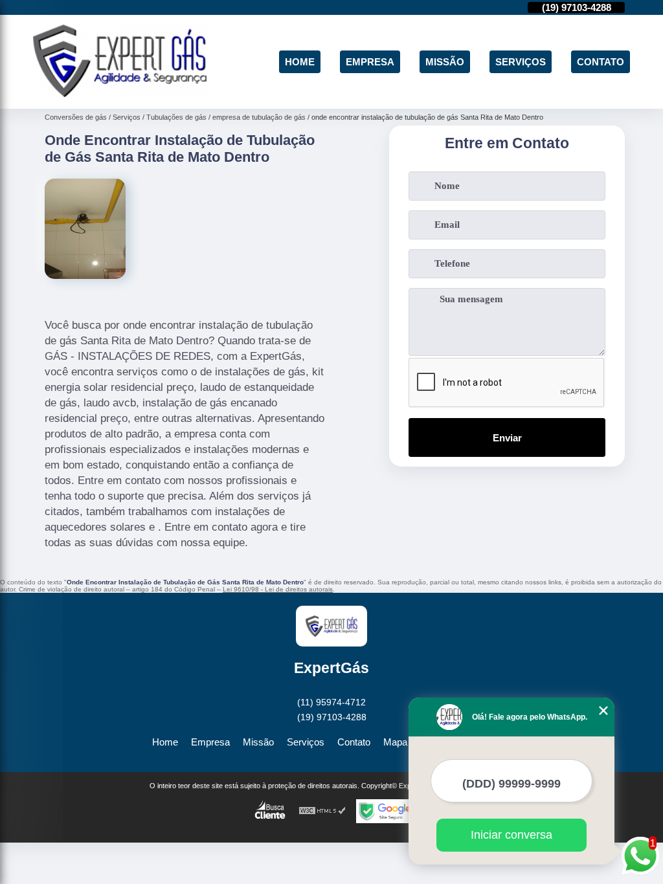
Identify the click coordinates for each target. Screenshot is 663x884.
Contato (600, 61)
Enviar (507, 437)
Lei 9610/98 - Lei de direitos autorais (278, 589)
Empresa (370, 61)
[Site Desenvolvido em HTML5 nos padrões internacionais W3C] (322, 811)
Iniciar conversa (511, 834)
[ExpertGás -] (120, 93)
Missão (444, 61)
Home (300, 61)
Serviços (520, 61)
